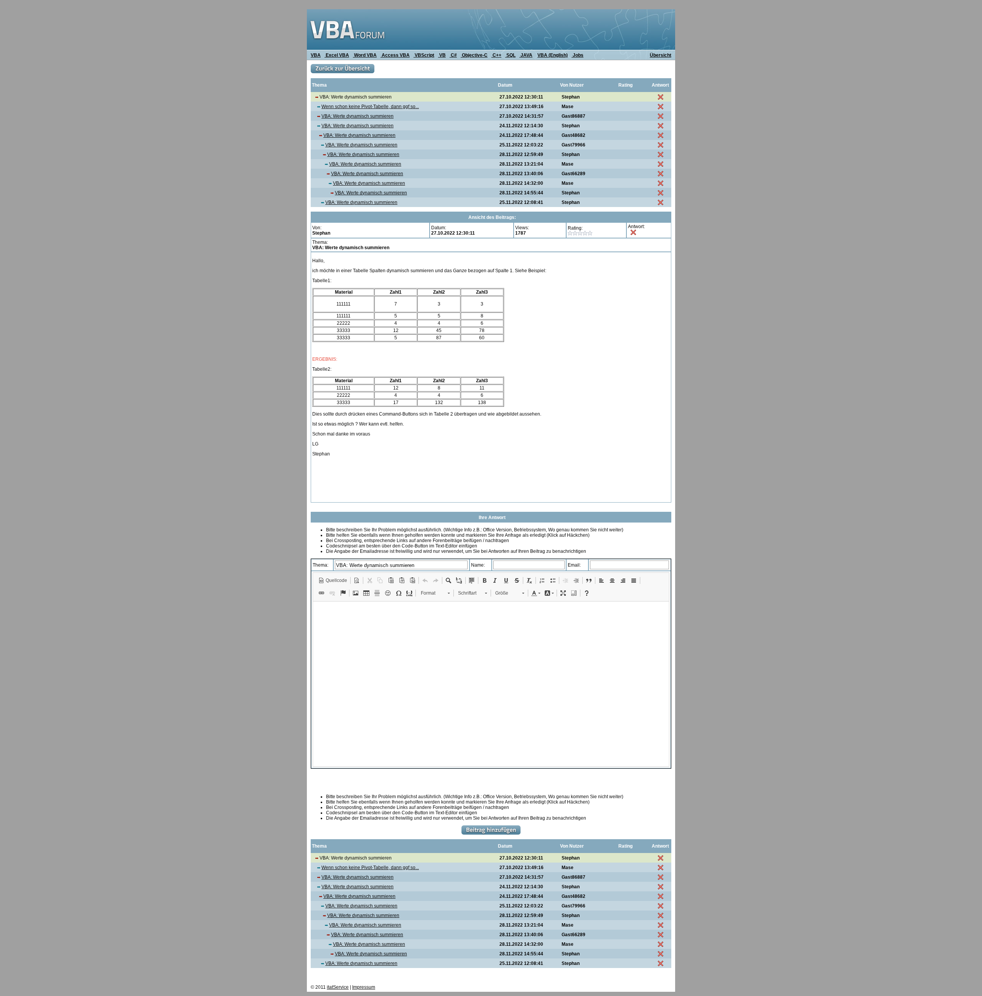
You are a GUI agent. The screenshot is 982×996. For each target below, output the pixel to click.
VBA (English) (552, 55)
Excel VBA (337, 55)
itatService (338, 987)
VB (442, 55)
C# (453, 55)
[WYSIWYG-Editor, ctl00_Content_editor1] (491, 684)
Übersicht (660, 55)
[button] (332, 580)
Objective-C (474, 55)
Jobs (577, 55)
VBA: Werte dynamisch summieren (357, 116)
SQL (510, 55)
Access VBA (395, 55)
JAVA (525, 55)
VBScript (424, 55)
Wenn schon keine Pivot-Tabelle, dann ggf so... (370, 106)
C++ (496, 55)
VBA (316, 55)
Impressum (363, 987)
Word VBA (365, 55)
